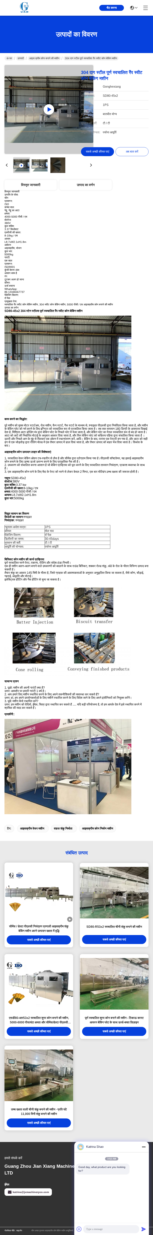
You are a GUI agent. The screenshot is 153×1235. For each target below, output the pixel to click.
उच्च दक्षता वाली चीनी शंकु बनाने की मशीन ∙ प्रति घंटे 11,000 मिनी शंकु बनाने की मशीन (39, 1111)
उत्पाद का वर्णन (86, 185)
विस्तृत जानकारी (30, 185)
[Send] (144, 1229)
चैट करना (112, 7)
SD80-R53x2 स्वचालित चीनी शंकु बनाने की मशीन (114, 926)
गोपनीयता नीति (9, 1230)
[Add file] (79, 1229)
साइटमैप (19, 1230)
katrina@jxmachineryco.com (31, 1192)
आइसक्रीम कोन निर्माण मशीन (97, 828)
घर (10, 58)
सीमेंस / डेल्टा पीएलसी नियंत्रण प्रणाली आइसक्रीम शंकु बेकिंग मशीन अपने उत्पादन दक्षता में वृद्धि (38, 928)
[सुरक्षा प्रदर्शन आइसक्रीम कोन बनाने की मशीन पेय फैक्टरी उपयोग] (48, 109)
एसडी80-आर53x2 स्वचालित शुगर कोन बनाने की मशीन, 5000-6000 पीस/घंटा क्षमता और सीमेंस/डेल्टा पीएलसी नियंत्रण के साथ (39, 1020)
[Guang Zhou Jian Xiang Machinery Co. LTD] (25, 7)
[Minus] (143, 1147)
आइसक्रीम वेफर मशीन (32, 828)
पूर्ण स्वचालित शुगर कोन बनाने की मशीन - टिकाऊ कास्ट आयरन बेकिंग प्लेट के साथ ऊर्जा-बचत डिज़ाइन (114, 1020)
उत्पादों (21, 58)
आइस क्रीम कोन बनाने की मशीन (44, 58)
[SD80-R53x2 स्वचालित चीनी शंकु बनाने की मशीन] (114, 892)
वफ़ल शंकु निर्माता (63, 828)
